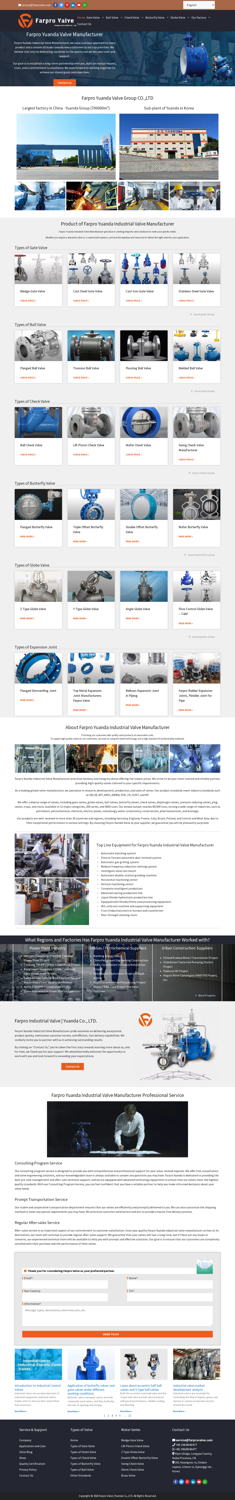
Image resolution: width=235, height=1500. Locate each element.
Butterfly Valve (154, 17)
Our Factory (198, 17)
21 (129, 1415)
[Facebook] (55, 5)
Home (81, 17)
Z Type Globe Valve (33, 609)
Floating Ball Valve (138, 368)
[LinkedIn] (73, 5)
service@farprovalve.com (36, 5)
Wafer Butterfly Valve (193, 527)
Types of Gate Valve (31, 247)
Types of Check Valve (32, 401)
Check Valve (131, 17)
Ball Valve (112, 17)
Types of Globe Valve (32, 565)
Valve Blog (25, 1452)
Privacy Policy (28, 1469)
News (22, 1458)
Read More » (27, 536)
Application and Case (32, 1446)
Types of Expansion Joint (36, 647)
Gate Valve (93, 17)
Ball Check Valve (31, 445)
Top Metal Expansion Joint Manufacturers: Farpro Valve (87, 695)
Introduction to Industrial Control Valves (38, 1387)
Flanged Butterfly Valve (36, 527)
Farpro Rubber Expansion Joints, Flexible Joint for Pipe (195, 695)
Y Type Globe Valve (86, 609)
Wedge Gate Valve (32, 291)
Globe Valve (178, 17)
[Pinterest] (67, 5)
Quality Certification (32, 1463)
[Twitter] (61, 5)
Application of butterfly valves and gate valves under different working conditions (91, 1389)
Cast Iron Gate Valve (139, 291)
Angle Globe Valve (138, 609)
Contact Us (84, 24)
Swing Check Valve (132, 1463)
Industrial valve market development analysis (189, 1387)
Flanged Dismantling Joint (38, 690)
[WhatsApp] (84, 5)
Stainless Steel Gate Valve (196, 291)
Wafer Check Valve (138, 445)
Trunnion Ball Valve (86, 368)
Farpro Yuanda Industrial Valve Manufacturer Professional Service (117, 1095)
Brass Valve (128, 1475)
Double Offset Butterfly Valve (139, 1458)
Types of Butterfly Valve (35, 483)
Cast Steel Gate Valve (87, 291)
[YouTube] (79, 5)
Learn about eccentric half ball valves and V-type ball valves (141, 1387)
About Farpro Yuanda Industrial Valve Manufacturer (117, 727)
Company (25, 1440)
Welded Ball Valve (191, 368)
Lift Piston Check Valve (88, 445)
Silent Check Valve (132, 1469)
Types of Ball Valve (30, 324)
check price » (28, 377)
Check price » (28, 300)
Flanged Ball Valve (32, 368)
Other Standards (80, 1475)
